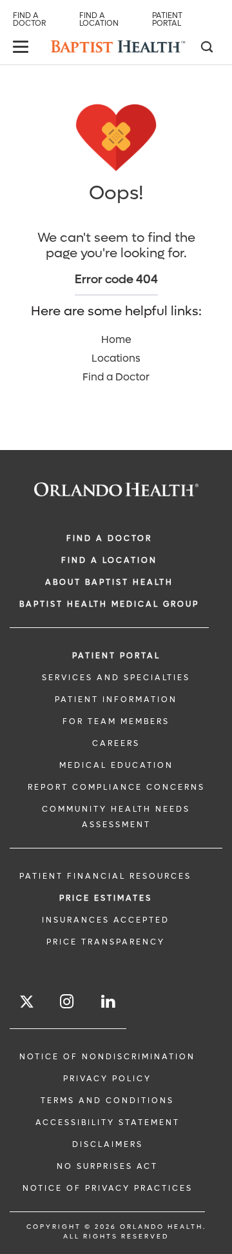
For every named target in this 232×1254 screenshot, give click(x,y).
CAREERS (116, 743)
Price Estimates (105, 898)
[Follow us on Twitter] (26, 1003)
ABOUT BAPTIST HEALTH (109, 582)
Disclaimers (107, 1144)
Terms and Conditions (107, 1100)
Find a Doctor (29, 19)
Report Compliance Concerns (116, 787)
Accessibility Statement (107, 1122)
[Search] (206, 48)
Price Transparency (105, 942)
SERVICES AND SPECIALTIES (116, 677)
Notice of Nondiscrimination (107, 1057)
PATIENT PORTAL (116, 656)
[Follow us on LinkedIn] (109, 1001)
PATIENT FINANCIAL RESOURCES (105, 876)
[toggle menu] (22, 48)
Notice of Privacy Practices (108, 1188)
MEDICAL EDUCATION (116, 765)
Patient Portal (167, 19)
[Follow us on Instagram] (67, 1001)
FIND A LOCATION (109, 560)
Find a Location (99, 19)
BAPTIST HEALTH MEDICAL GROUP (109, 604)
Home (116, 339)
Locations (116, 358)
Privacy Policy (107, 1078)
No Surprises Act (107, 1166)
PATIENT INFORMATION (116, 699)
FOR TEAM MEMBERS (116, 721)
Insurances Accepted (105, 920)
